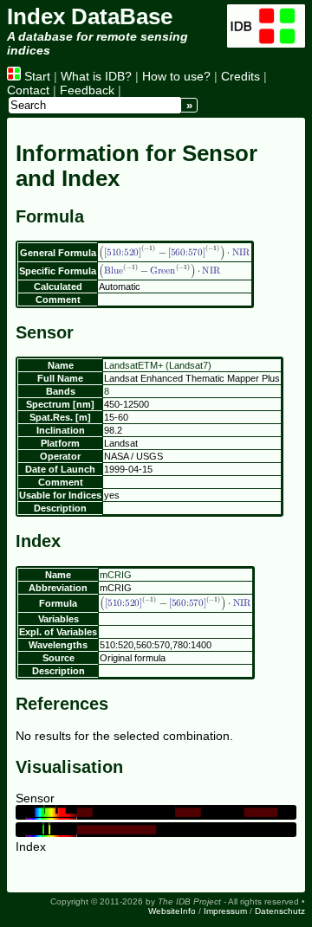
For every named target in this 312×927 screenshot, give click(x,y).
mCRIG (116, 575)
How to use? (176, 76)
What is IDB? (96, 76)
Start (35, 76)
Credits (240, 76)
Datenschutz (280, 911)
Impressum (225, 911)
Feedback (87, 90)
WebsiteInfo (172, 911)
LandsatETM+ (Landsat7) (157, 365)
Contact (28, 90)
